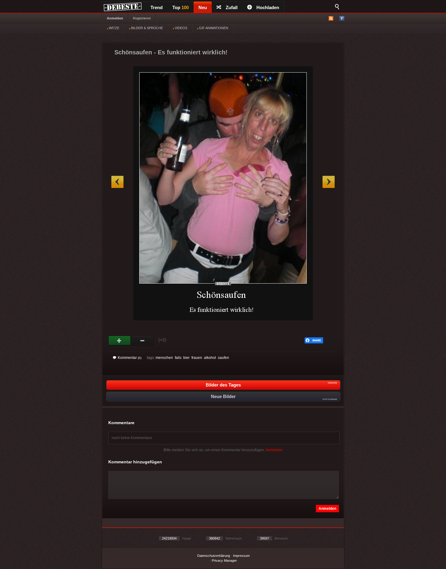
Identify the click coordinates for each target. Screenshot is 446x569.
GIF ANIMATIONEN (213, 28)
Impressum (241, 555)
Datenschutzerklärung (213, 555)
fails (178, 358)
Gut (119, 341)
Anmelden (115, 18)
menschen (164, 358)
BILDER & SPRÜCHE (146, 28)
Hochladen (267, 7)
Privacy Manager (224, 560)
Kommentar (129, 358)
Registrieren (142, 18)
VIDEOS (180, 28)
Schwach (142, 341)
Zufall (232, 7)
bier (186, 358)
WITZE (113, 28)
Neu (202, 7)
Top (180, 7)
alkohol (210, 358)
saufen (223, 358)
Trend (156, 7)
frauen (196, 358)
